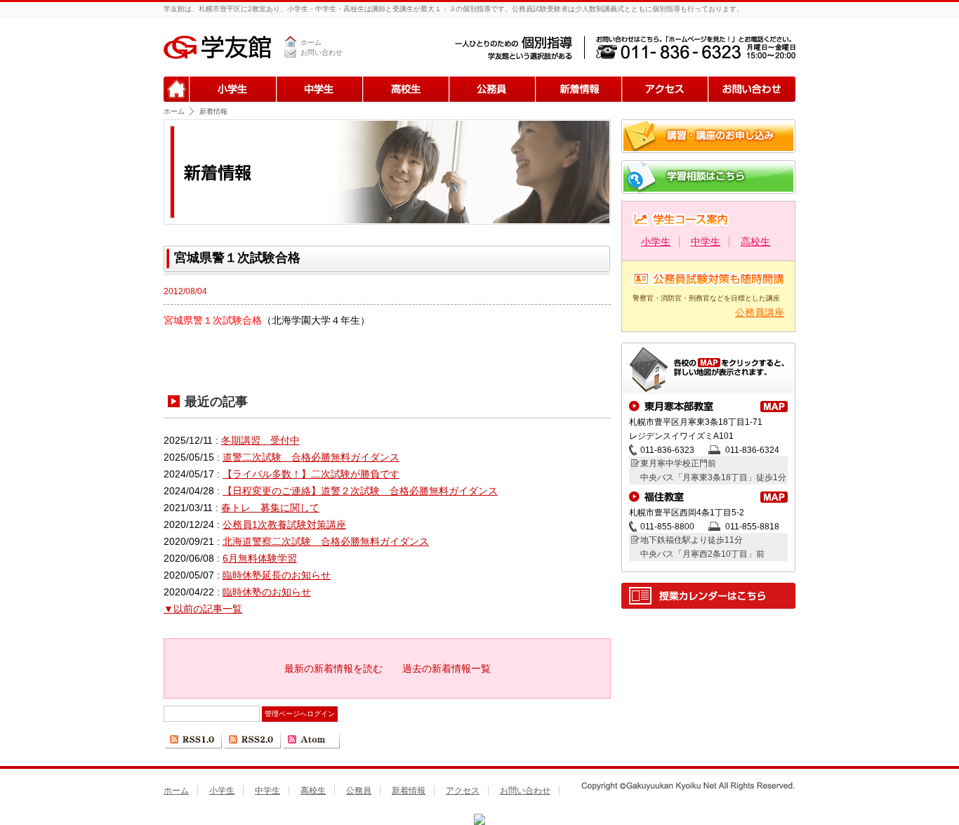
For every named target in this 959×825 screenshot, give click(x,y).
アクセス (664, 89)
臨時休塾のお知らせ (267, 592)
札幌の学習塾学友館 (218, 47)
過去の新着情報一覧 (446, 668)
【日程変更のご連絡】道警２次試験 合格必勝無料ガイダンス (360, 490)
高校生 (755, 241)
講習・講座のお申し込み (708, 136)
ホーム (311, 42)
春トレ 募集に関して (270, 507)
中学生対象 (319, 89)
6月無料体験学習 (260, 558)
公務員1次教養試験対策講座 (284, 524)
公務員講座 (759, 312)
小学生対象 (233, 89)
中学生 (705, 241)
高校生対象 (405, 89)
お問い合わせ (321, 52)
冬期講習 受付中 (260, 440)
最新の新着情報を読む (333, 668)
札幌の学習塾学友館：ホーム (177, 89)
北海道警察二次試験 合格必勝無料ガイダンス (326, 541)
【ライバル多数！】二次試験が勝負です (311, 474)
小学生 (655, 241)
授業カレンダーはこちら (708, 596)
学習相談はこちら (708, 177)
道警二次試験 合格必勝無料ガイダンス (311, 457)
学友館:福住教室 (774, 497)
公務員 (492, 89)
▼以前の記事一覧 (203, 608)
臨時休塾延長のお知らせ (277, 575)
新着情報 (578, 89)
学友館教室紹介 (708, 372)
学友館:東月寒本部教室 (774, 406)
